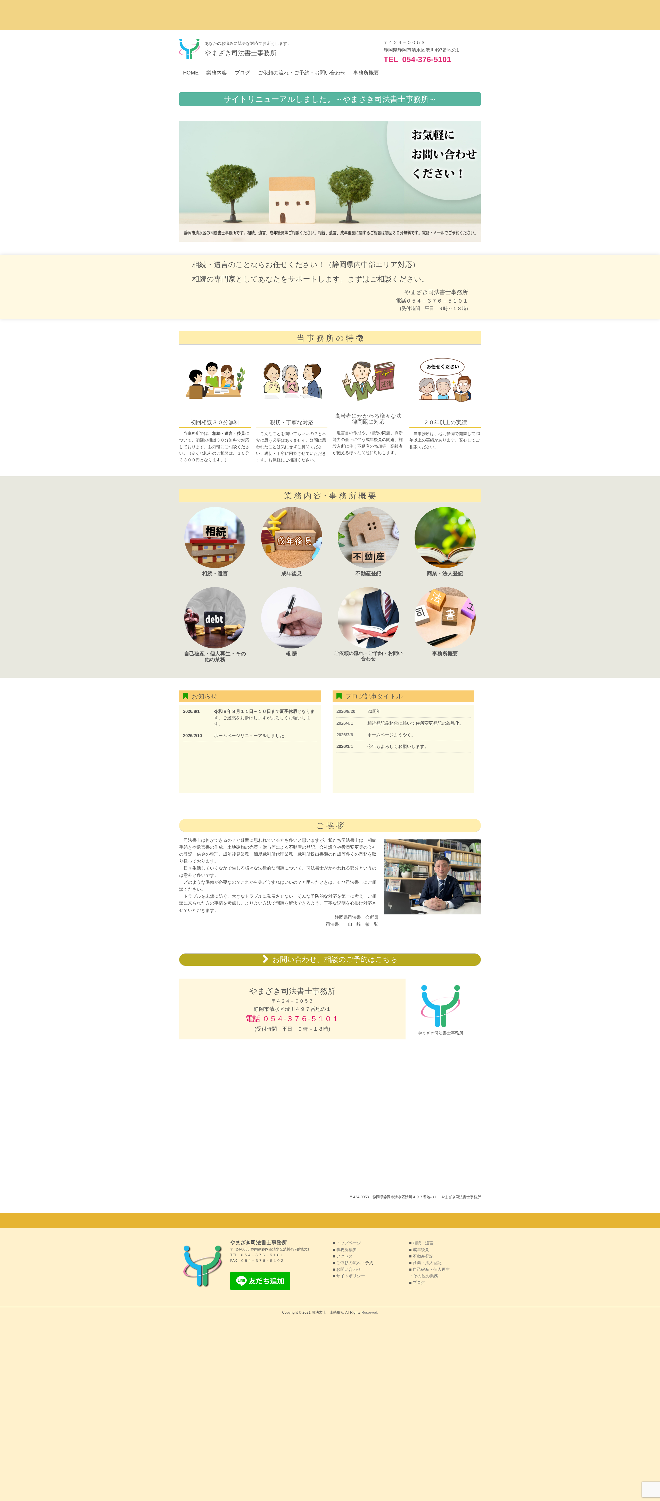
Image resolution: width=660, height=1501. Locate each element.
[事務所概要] (445, 647)
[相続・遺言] (215, 567)
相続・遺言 (423, 1243)
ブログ (419, 1282)
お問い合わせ (348, 1269)
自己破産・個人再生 (431, 1269)
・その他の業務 (423, 1276)
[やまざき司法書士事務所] (189, 49)
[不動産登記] (368, 567)
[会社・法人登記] (445, 567)
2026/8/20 (345, 711)
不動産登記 (423, 1256)
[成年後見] (292, 567)
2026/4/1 (344, 723)
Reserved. (369, 1312)
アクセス (344, 1256)
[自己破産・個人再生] (215, 647)
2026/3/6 (344, 734)
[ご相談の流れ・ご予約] (368, 647)
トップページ (348, 1243)
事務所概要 (346, 1249)
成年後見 (421, 1249)
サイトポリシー (350, 1276)
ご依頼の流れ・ (350, 1263)
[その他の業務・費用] (292, 647)
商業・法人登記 (427, 1263)
